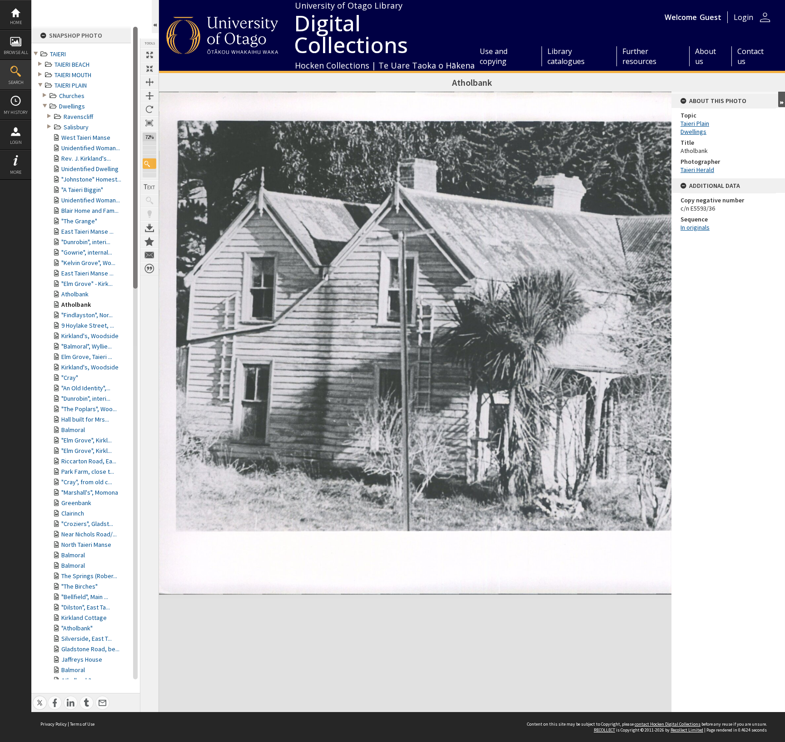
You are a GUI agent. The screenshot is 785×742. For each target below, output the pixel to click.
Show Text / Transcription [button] (149, 187)
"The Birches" (79, 586)
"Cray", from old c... (86, 482)
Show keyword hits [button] (149, 200)
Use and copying (493, 56)
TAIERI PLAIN (71, 85)
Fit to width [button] (149, 82)
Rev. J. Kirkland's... (86, 158)
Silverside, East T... (86, 638)
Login (16, 142)
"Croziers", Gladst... (87, 524)
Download (149, 228)
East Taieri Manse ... (87, 231)
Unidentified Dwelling (90, 169)
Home (16, 22)
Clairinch (72, 513)
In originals (695, 227)
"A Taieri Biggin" (82, 190)
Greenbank (76, 503)
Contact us (750, 56)
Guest (710, 17)
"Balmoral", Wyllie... (86, 346)
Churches (71, 96)
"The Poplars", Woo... (89, 409)
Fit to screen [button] (149, 68)
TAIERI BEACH (72, 64)
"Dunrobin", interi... (85, 242)
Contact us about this (149, 255)
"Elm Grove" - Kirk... (87, 284)
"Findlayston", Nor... (87, 315)
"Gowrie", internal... (86, 252)
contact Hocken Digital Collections (668, 724)
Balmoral (73, 430)
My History (16, 112)
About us (705, 56)
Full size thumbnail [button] (149, 55)
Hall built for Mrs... (85, 419)
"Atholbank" (77, 628)
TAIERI (58, 54)
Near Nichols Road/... (89, 534)
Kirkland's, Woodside (90, 336)
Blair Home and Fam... (90, 210)
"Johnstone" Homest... (91, 179)
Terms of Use (82, 724)
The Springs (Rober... (89, 576)
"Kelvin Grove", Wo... (88, 263)
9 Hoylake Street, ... (87, 325)
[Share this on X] (40, 698)
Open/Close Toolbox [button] (155, 16)
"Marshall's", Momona (89, 492)
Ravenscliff (78, 117)
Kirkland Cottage (84, 618)
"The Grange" (79, 221)
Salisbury (76, 127)
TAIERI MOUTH (73, 75)
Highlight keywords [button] (149, 214)
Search (16, 82)
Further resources (639, 56)
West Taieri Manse (85, 137)
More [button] (15, 172)
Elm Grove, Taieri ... (86, 357)
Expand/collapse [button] (781, 99)
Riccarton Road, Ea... (88, 461)
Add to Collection (149, 241)
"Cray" (69, 377)
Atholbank (75, 294)
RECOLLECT (604, 730)
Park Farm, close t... (87, 471)
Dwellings (72, 106)
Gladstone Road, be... (90, 649)
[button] (149, 163)
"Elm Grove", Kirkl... (86, 440)
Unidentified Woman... (90, 148)
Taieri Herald (697, 170)
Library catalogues (566, 56)
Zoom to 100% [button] (149, 123)
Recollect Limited (687, 730)
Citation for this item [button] (149, 268)
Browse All (16, 52)
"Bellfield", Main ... (84, 597)
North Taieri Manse (86, 545)
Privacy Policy (53, 724)
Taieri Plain (695, 123)
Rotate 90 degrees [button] (149, 109)
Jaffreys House (81, 659)
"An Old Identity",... (85, 388)
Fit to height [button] (149, 96)
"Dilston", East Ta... (85, 607)
